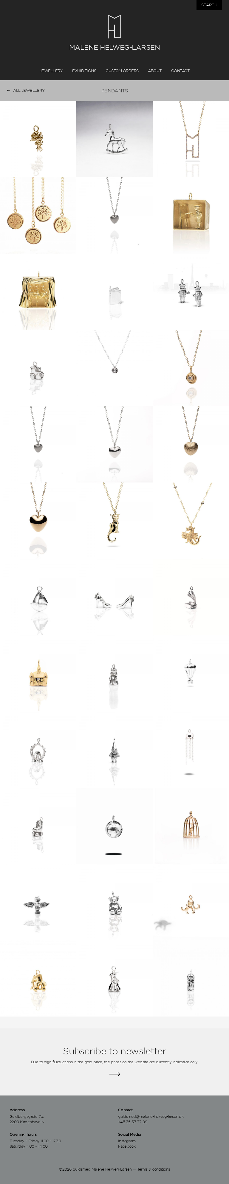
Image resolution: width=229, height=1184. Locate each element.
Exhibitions (84, 70)
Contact (180, 70)
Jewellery (51, 70)
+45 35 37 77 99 (132, 1121)
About (154, 70)
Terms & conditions (153, 1169)
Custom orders (122, 70)
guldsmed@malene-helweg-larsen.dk (150, 1116)
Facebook (127, 1146)
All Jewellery (28, 90)
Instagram (126, 1140)
